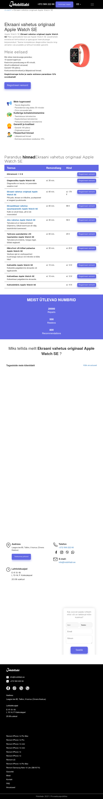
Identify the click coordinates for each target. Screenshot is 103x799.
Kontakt (9, 779)
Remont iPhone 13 (13, 755)
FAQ (8, 783)
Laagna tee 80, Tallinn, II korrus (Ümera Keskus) (26, 699)
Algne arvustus (88, 377)
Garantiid (10, 771)
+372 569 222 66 (46, 4)
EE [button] (77, 4)
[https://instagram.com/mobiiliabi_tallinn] (61, 552)
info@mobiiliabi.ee (67, 562)
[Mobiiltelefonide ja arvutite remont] (19, 4)
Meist (8, 775)
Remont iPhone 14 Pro (15, 740)
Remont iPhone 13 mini (15, 744)
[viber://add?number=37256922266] (21, 688)
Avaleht (7, 10)
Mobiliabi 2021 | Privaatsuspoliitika (51, 796)
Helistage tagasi (64, 4)
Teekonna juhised (21, 556)
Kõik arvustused (90, 365)
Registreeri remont (17, 85)
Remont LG (10, 759)
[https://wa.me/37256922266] (72, 552)
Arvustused (10, 787)
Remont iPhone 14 (13, 752)
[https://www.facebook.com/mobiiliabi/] (56, 552)
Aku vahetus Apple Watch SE (21, 220)
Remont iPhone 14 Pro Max (17, 736)
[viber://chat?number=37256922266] (67, 552)
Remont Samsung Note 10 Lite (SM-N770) (23, 767)
